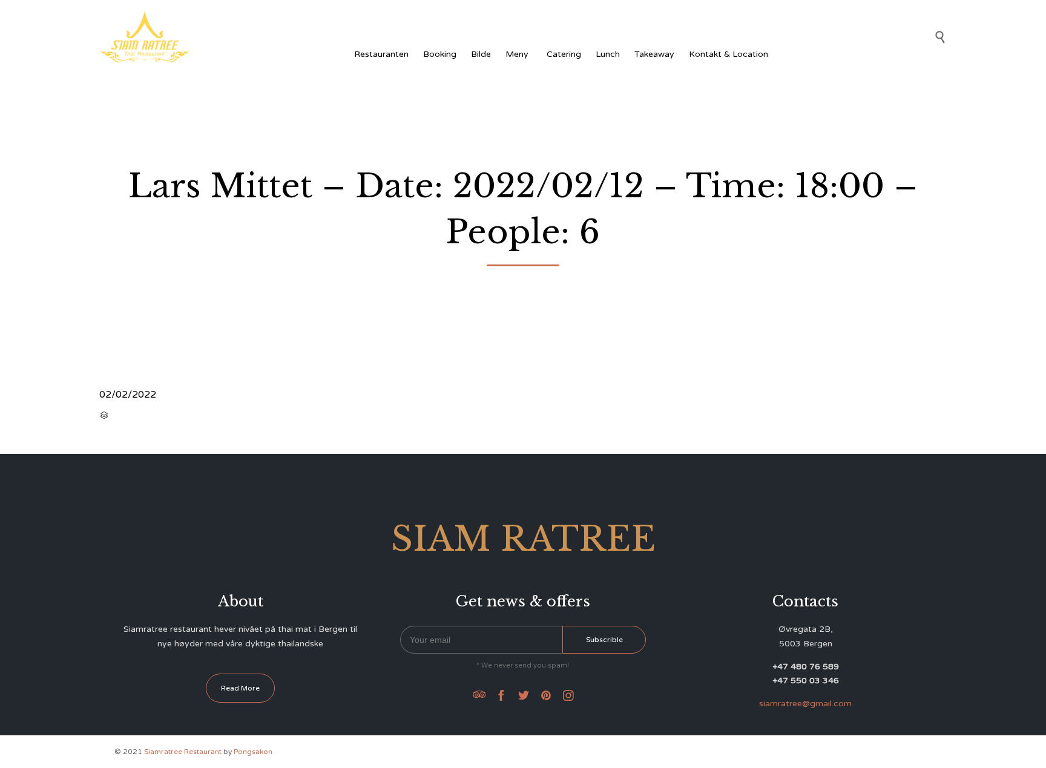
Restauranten (381, 54)
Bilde (481, 54)
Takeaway (654, 54)
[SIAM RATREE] (144, 36)
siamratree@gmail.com (805, 703)
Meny (516, 54)
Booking (439, 54)
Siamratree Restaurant (183, 751)
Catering (564, 54)
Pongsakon (253, 751)
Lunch (608, 54)
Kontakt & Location (728, 54)
